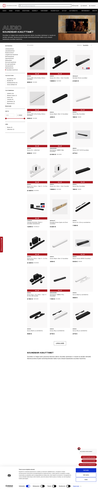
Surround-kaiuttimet (10, 62)
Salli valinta (86, 475)
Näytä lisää (8, 106)
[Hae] (20, 5)
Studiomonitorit (9, 52)
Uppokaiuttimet (9, 58)
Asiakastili (84, 5)
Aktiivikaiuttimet (9, 56)
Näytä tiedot (76, 486)
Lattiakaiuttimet (9, 49)
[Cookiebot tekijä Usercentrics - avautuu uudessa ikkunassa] (9, 486)
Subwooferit (8, 60)
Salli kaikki (86, 470)
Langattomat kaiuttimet (11, 54)
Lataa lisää (60, 343)
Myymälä (76, 5)
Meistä (94, 10)
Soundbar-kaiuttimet (12, 70)
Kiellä (86, 479)
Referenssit (85, 10)
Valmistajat (55, 10)
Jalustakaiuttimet (9, 51)
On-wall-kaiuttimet (10, 64)
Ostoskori (93, 5)
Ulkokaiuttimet (9, 66)
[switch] (43, 486)
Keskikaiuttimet (9, 68)
